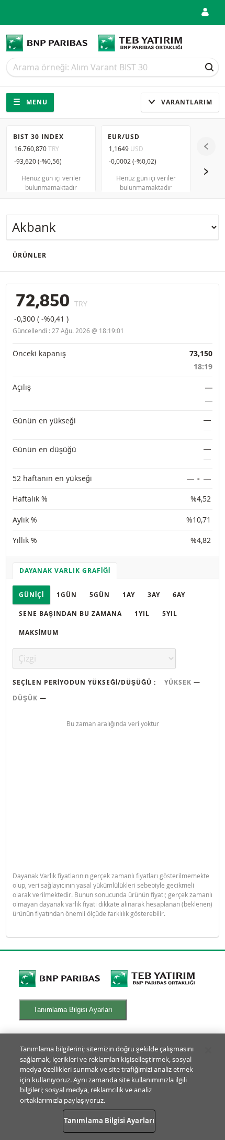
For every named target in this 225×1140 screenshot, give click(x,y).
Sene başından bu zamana (70, 613)
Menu (36, 102)
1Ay (128, 594)
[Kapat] (208, 1050)
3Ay (154, 594)
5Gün (99, 594)
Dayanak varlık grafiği (64, 570)
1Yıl (142, 613)
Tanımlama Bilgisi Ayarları (73, 1010)
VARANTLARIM (185, 102)
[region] (112, 1087)
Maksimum (39, 632)
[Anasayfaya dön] (94, 43)
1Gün (67, 594)
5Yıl (169, 613)
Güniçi (31, 594)
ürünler (30, 255)
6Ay (179, 594)
